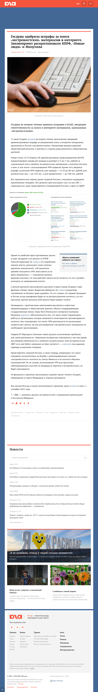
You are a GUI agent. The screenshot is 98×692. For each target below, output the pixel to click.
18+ (78, 4)
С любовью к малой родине (64, 591)
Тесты (62, 636)
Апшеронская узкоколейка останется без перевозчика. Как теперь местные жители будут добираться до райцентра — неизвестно (47, 505)
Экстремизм (15, 416)
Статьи (12, 639)
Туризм (37, 632)
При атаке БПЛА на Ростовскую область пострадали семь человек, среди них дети (44, 495)
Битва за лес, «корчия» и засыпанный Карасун (26, 591)
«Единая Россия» (17, 412)
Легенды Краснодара (41, 639)
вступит (73, 386)
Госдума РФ (30, 412)
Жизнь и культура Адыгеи (42, 644)
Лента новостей (15, 522)
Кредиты (23, 642)
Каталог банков (25, 636)
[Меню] (90, 3)
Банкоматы (23, 647)
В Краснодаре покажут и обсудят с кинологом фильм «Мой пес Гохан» (39, 486)
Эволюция (64, 643)
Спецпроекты (66, 646)
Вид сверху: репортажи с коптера (45, 636)
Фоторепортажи (67, 650)
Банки (22, 632)
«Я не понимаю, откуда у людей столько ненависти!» (41, 553)
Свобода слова (73, 412)
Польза (63, 639)
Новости (16, 449)
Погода (12, 647)
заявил (36, 261)
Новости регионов (20, 457)
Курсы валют (24, 644)
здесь (32, 668)
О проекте (10, 687)
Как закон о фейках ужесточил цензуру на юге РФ (73, 264)
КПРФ (46, 412)
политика (63, 412)
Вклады (22, 639)
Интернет (39, 412)
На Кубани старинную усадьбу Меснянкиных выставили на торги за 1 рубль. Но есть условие (48, 477)
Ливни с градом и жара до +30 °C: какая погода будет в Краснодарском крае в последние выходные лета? (48, 516)
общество (53, 412)
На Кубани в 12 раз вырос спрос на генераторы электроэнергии (37, 468)
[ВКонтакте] (12, 627)
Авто (62, 632)
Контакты (34, 687)
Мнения (12, 642)
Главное (13, 632)
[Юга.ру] (10, 3)
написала (67, 344)
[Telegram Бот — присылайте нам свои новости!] (22, 627)
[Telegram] (17, 627)
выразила (25, 315)
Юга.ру (30, 616)
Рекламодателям (22, 687)
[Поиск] (84, 3)
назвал (62, 290)
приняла (31, 139)
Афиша (12, 644)
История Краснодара (41, 642)
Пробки (12, 649)
